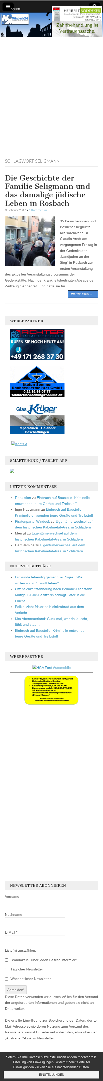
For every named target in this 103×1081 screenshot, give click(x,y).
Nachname (13, 915)
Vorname (12, 896)
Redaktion (23, 498)
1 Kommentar (38, 210)
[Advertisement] (51, 99)
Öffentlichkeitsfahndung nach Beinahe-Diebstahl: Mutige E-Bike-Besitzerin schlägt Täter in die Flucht (53, 595)
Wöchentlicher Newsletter (30, 979)
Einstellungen (51, 1074)
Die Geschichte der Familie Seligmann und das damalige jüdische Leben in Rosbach (47, 190)
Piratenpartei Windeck (32, 521)
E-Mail (11, 932)
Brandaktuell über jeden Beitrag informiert (43, 960)
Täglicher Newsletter (26, 969)
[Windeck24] (51, 25)
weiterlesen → (82, 294)
